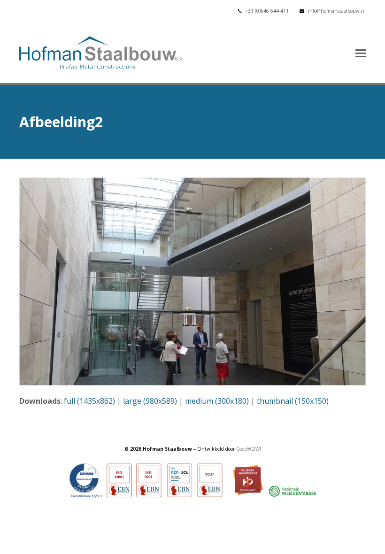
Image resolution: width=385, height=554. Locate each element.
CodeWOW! (248, 449)
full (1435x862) (89, 401)
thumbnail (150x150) (293, 401)
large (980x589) (150, 401)
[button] (360, 53)
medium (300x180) (217, 401)
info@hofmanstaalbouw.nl (337, 11)
